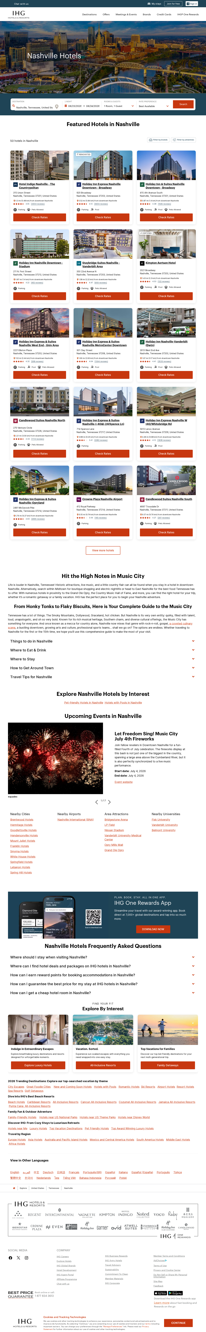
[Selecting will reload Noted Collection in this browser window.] (143, 1214)
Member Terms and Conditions (169, 1255)
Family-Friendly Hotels (22, 1117)
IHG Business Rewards (116, 1255)
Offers (106, 14)
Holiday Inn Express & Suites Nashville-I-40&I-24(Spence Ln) (103, 422)
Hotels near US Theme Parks (98, 1117)
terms (148, 1323)
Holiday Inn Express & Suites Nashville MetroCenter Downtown (104, 343)
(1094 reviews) (101, 361)
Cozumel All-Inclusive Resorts (137, 1102)
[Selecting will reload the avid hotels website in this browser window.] (116, 1226)
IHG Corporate (112, 1283)
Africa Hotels (17, 1143)
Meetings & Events (126, 14)
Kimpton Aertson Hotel (161, 263)
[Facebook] (11, 1258)
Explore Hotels (64, 1260)
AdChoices (159, 1260)
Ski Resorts (148, 1086)
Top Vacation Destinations (65, 1128)
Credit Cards (164, 14)
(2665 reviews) (38, 519)
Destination (18, 102)
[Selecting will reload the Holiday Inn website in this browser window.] (87, 1226)
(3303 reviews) (38, 204)
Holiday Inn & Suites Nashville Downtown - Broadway (165, 186)
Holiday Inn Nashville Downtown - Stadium (41, 265)
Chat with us (63, 1283)
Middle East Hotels (178, 1139)
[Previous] (97, 800)
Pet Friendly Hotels (97, 1128)
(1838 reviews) (164, 440)
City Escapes (16, 1086)
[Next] (109, 800)
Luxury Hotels (38, 1128)
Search (183, 104)
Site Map (158, 1281)
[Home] (14, 1188)
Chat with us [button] (21, 4)
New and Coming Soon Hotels (73, 1086)
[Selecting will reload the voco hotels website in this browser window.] (159, 1214)
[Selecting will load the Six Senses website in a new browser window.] (18, 1214)
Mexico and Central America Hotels (112, 1139)
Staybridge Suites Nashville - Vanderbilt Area (101, 265)
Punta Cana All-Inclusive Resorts (30, 1106)
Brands (147, 14)
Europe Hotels (17, 1139)
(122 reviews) (164, 281)
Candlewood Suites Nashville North (42, 420)
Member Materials (114, 1278)
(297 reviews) (164, 518)
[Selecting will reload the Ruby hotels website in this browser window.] (172, 1214)
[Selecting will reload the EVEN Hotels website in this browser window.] (54, 1226)
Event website (124, 782)
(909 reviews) (100, 282)
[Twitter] (18, 1258)
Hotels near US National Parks (58, 1117)
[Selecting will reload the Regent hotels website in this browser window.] (34, 1214)
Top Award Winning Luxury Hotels (132, 1128)
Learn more (162, 1302)
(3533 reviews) (164, 361)
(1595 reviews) (164, 204)
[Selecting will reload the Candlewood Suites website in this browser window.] (186, 1226)
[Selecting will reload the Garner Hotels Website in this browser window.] (102, 1226)
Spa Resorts (15, 1090)
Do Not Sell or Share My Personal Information (170, 1275)
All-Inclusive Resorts (65, 1102)
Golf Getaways (34, 1090)
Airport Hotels (166, 1086)
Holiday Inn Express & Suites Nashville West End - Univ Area (39, 343)
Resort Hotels (185, 1086)
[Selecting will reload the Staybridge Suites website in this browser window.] (149, 1226)
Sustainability (112, 1269)
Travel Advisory (113, 1264)
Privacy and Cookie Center (167, 1270)
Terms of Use (160, 1265)
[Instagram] (26, 1258)
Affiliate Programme (67, 1279)
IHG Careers (63, 1256)
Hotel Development (66, 1270)
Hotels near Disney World (134, 1117)
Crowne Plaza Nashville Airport (102, 499)
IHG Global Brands (66, 1265)
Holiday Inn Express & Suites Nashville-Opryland (37, 501)
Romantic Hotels (129, 1086)
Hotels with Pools (105, 1086)
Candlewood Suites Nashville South (169, 499)
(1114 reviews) (37, 439)
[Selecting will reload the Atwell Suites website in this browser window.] (131, 1226)
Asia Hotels (35, 1139)
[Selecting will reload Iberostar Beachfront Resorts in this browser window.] (19, 1226)
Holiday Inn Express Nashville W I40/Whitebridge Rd (166, 422)
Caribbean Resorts (39, 1102)
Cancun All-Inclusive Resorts (99, 1102)
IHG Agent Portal (65, 1274)
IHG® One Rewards (188, 14)
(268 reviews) (37, 361)
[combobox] (34, 107)
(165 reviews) (101, 518)
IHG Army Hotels (113, 1260)
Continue (178, 1323)
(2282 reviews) (101, 440)
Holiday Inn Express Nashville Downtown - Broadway (101, 186)
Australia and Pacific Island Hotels (66, 1139)
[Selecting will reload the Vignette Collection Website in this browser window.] (86, 1214)
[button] (192, 3)
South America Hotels (150, 1139)
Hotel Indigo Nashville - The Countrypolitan (37, 186)
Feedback (158, 1285)
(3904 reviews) (101, 204)
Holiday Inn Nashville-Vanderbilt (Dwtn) (167, 343)
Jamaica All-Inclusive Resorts (176, 1102)
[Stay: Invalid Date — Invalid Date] (82, 105)
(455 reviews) (37, 282)
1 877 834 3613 (44, 1295)
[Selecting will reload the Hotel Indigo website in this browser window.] (126, 1214)
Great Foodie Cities (39, 1086)
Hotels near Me (17, 1128)
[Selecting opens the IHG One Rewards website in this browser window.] (175, 1236)
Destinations (89, 14)
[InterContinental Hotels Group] (19, 14)
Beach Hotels (16, 1102)
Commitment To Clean (116, 1273)
